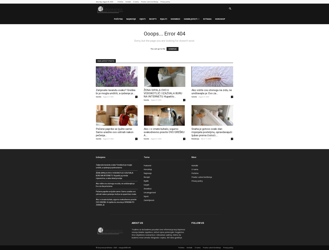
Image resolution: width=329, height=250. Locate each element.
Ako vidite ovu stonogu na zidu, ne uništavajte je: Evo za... (211, 92)
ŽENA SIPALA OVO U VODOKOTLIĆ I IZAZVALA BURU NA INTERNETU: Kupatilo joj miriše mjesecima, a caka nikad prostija (114, 175)
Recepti (153, 19)
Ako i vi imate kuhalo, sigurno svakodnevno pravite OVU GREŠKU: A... (164, 132)
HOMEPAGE (172, 49)
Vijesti (142, 19)
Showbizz (175, 19)
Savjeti (146, 185)
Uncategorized (150, 192)
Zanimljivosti (190, 19)
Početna (120, 2)
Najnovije (131, 19)
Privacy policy (165, 2)
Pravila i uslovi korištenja (149, 2)
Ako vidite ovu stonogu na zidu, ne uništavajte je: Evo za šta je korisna (115, 185)
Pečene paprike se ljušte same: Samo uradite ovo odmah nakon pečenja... (114, 132)
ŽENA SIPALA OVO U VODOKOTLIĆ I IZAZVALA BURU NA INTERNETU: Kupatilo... (163, 93)
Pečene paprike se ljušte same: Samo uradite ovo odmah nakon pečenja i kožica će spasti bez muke (116, 192)
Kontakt (128, 2)
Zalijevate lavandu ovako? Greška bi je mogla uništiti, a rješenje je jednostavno (114, 166)
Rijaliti (163, 19)
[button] (230, 9)
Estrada (207, 19)
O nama (136, 2)
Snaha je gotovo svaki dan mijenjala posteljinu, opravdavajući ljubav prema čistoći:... (211, 132)
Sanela (98, 97)
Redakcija (195, 139)
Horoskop (220, 19)
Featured (147, 165)
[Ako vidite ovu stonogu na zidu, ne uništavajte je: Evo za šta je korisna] (212, 76)
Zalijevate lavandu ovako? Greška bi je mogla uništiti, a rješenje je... (115, 92)
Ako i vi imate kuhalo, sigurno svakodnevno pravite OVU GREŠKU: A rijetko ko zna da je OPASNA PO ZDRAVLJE (116, 202)
